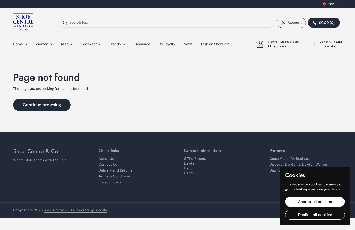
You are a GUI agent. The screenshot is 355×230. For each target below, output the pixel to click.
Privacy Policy (110, 182)
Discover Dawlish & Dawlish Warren (298, 164)
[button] (324, 23)
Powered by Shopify (90, 210)
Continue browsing (42, 105)
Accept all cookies (315, 201)
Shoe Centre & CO (59, 210)
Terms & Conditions (115, 176)
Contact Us (108, 164)
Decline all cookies (315, 214)
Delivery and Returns (116, 170)
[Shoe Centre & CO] (23, 22)
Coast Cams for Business (290, 158)
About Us (106, 158)
